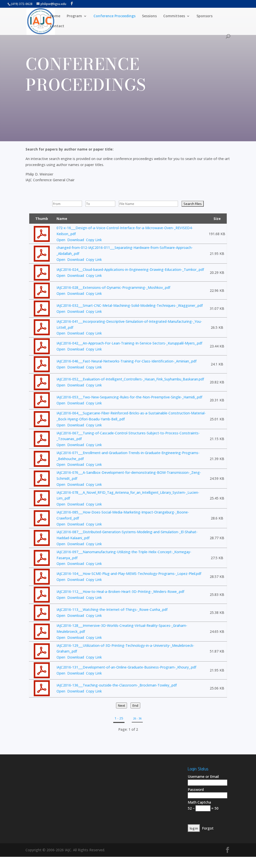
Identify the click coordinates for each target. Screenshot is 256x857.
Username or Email (203, 776)
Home (55, 16)
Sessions (149, 16)
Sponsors (204, 16)
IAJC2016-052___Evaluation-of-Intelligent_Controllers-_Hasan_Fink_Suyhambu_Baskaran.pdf (130, 379)
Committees (174, 16)
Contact (57, 26)
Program (74, 16)
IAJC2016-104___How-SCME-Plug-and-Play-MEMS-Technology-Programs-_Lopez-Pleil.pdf (128, 573)
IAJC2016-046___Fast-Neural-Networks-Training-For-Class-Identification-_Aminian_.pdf (126, 361)
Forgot (208, 828)
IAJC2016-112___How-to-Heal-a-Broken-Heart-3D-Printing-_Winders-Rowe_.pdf (120, 591)
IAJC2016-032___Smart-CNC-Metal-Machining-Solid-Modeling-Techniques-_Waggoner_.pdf (129, 305)
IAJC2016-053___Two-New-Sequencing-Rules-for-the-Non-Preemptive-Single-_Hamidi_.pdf (129, 397)
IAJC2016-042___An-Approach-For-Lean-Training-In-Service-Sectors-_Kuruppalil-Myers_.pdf (129, 343)
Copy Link (94, 239)
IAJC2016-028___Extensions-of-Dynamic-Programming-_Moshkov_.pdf (113, 287)
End (135, 705)
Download (75, 239)
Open (60, 239)
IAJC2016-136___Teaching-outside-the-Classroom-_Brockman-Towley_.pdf (116, 685)
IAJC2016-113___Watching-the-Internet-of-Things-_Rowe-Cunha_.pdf (112, 609)
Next (121, 705)
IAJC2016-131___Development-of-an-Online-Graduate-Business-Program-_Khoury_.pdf (126, 667)
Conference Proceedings (115, 16)
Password (196, 789)
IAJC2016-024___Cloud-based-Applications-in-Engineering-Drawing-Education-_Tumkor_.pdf (130, 269)
